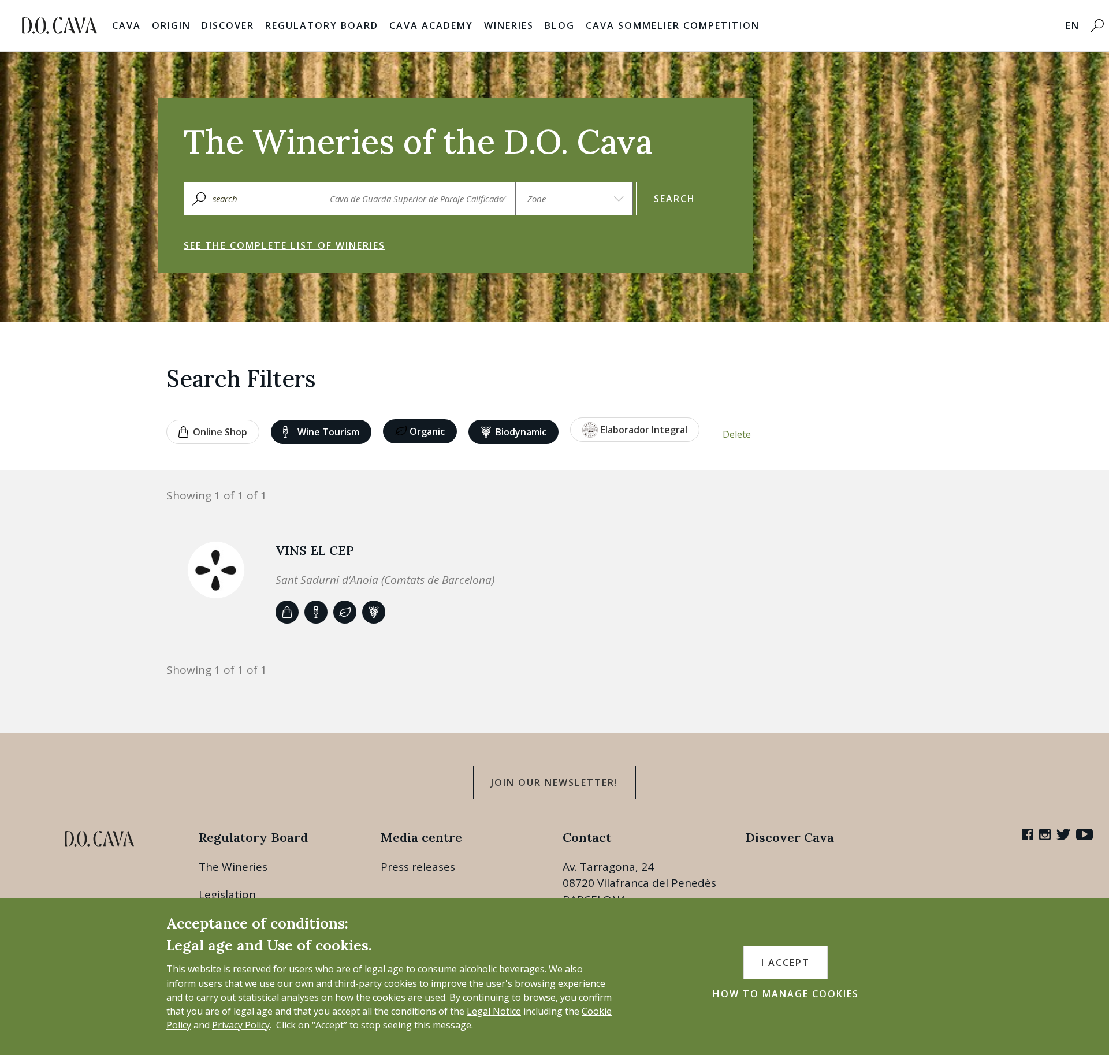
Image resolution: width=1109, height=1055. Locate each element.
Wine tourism (328, 432)
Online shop (220, 432)
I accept (785, 962)
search (674, 198)
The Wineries (233, 866)
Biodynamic (521, 432)
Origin (171, 25)
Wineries (509, 25)
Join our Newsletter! (554, 782)
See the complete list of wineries (284, 245)
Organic (427, 431)
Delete (737, 434)
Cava (126, 25)
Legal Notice (494, 1011)
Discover (228, 25)
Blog (560, 25)
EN (1073, 25)
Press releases (418, 866)
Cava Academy (431, 25)
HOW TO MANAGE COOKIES (786, 993)
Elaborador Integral (644, 429)
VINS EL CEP (315, 550)
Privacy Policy (241, 1025)
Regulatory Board (321, 25)
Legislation (227, 894)
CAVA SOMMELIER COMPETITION (673, 25)
